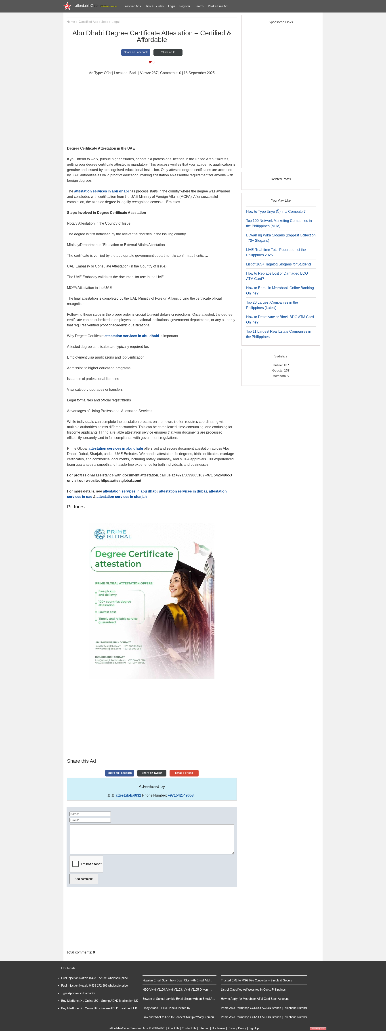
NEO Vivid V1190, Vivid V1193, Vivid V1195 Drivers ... (177, 989)
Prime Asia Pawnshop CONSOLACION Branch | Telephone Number (264, 1008)
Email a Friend (184, 772)
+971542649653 (181, 795)
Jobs (104, 21)
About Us (173, 1028)
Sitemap (204, 1028)
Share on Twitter (152, 772)
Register (184, 6)
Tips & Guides (154, 6)
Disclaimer (218, 1028)
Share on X (168, 52)
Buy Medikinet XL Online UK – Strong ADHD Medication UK (99, 1000)
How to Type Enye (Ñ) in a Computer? (276, 211)
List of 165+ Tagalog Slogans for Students (278, 264)
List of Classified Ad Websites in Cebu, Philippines (253, 989)
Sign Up (254, 1028)
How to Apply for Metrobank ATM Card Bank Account (255, 998)
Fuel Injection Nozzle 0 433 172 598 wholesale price (94, 978)
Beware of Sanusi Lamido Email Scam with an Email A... (179, 998)
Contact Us (189, 1028)
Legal (116, 21)
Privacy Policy (237, 1028)
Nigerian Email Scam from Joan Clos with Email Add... (177, 980)
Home (71, 21)
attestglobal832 (128, 795)
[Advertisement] (152, 111)
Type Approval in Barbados (78, 993)
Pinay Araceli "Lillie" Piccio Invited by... (168, 1008)
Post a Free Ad (217, 6)
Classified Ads (132, 6)
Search (199, 6)
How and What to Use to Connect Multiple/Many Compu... (180, 1017)
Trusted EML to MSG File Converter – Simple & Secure (256, 980)
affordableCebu (96, 6)
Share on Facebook (136, 52)
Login (171, 6)
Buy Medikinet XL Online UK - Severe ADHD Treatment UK (99, 1008)
